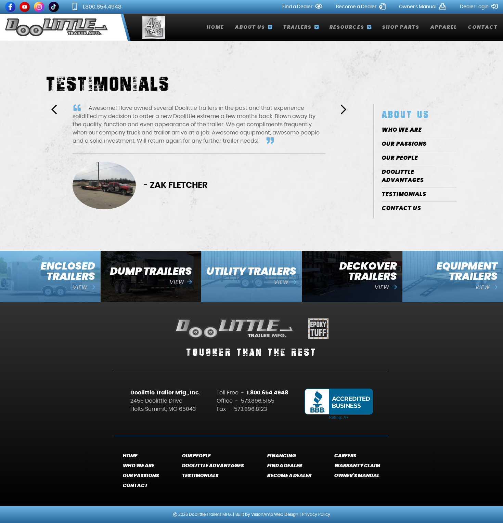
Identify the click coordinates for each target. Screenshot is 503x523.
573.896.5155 (257, 401)
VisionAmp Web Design (274, 514)
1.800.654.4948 (101, 7)
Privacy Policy (316, 514)
